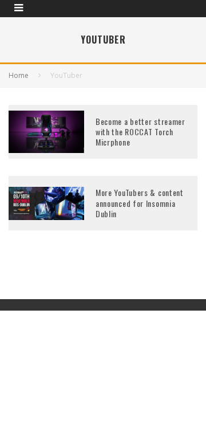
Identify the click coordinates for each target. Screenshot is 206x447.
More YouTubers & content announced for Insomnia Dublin (140, 202)
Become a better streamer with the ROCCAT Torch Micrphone (140, 131)
